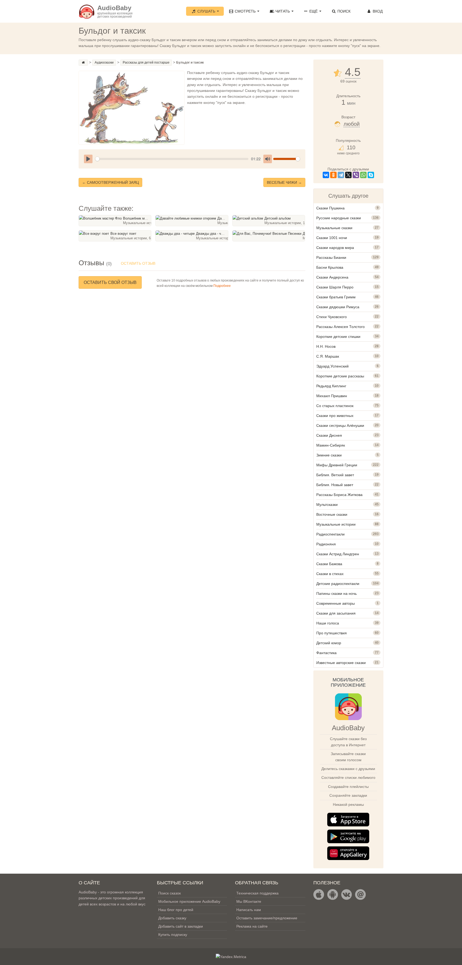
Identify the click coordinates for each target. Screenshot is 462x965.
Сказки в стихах (330, 574)
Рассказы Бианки (331, 257)
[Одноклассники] (333, 175)
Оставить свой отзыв (110, 282)
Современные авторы (335, 603)
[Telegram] (341, 175)
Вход (377, 11)
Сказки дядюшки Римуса (337, 307)
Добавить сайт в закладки (180, 926)
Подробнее (222, 286)
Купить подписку (172, 934)
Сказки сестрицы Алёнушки (340, 425)
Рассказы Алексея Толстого (340, 327)
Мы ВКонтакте (248, 901)
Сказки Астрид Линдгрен (337, 554)
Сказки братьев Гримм (336, 297)
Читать (282, 11)
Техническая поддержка (257, 893)
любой (352, 124)
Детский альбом (277, 218)
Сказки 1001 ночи (331, 238)
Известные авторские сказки (341, 663)
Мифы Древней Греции (336, 465)
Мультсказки (327, 504)
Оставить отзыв (138, 263)
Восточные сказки (331, 514)
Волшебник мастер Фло (142, 218)
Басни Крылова (329, 267)
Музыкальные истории (336, 524)
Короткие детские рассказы (340, 376)
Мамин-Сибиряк (330, 445)
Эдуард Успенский (332, 366)
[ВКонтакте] (326, 175)
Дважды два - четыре (213, 234)
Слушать (206, 11)
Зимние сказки (329, 455)
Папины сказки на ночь (336, 593)
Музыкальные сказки (334, 228)
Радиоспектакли (330, 534)
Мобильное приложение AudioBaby (189, 901)
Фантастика (326, 653)
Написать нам (248, 910)
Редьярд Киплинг (331, 386)
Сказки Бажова (329, 564)
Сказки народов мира (335, 247)
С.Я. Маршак (327, 356)
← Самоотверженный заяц (110, 182)
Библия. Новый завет (334, 485)
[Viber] (356, 175)
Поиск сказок (169, 893)
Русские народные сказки (338, 218)
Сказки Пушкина (330, 208)
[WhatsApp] (363, 175)
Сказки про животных (334, 415)
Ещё (313, 11)
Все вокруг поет (123, 234)
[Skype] (371, 175)
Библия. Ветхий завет (335, 475)
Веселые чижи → (284, 182)
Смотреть (245, 11)
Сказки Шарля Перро (334, 287)
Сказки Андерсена (332, 277)
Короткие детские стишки (338, 336)
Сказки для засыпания (336, 613)
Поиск (343, 11)
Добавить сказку (172, 918)
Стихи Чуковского (331, 317)
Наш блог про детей (175, 910)
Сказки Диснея (329, 435)
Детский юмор (328, 643)
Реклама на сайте (252, 926)
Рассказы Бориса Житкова (339, 495)
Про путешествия (331, 633)
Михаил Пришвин (331, 396)
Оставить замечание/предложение (266, 918)
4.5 (352, 72)
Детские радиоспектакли (337, 583)
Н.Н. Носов (326, 346)
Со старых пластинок (334, 406)
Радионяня (326, 544)
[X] (348, 175)
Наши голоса (327, 623)
